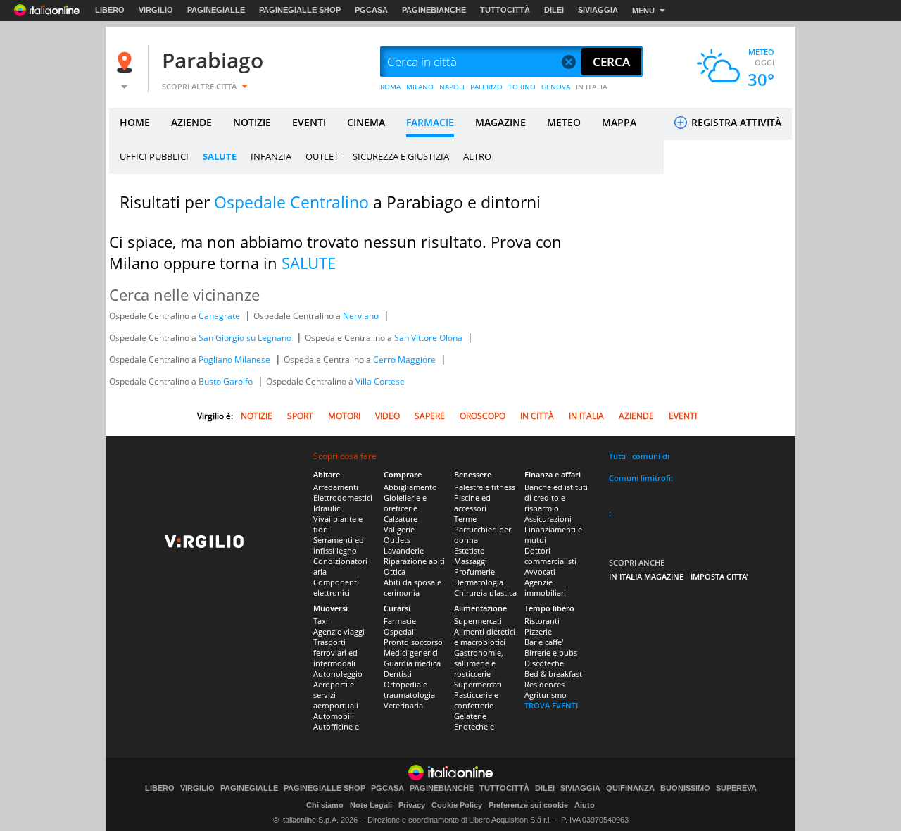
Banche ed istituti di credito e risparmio (556, 497)
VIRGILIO (156, 10)
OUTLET (322, 156)
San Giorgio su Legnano (246, 338)
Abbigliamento (410, 487)
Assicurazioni (548, 518)
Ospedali (400, 631)
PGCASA (371, 10)
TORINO (522, 87)
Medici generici (411, 652)
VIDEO (387, 416)
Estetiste (469, 550)
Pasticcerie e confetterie (476, 700)
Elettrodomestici (342, 497)
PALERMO (486, 87)
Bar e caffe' (543, 642)
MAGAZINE (500, 122)
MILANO (420, 87)
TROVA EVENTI (551, 705)
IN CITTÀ (537, 416)
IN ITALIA (591, 87)
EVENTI (309, 122)
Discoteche (544, 663)
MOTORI (344, 416)
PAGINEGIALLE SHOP (300, 10)
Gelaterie (470, 716)
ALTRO (477, 156)
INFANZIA (271, 156)
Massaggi (470, 561)
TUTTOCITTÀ (505, 10)
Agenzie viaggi (339, 631)
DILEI (554, 10)
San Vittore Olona (429, 338)
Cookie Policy (456, 805)
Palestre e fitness (484, 487)
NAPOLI (452, 87)
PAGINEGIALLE (216, 10)
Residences (544, 684)
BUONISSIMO (685, 788)
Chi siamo (325, 805)
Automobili (333, 716)
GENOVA (555, 87)
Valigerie (399, 529)
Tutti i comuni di (639, 456)
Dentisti (398, 673)
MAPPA (619, 122)
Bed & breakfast (553, 673)
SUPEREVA (736, 788)
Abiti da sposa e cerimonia (412, 587)
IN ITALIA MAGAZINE (646, 576)
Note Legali (371, 805)
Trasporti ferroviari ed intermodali (335, 652)
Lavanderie (404, 550)
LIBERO (110, 10)
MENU (643, 10)
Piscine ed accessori (472, 502)
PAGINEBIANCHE (434, 10)
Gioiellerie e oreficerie (405, 502)
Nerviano (362, 316)
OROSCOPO (482, 416)
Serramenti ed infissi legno (338, 545)
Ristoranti (542, 621)
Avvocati (539, 571)
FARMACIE (430, 122)
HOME (135, 122)
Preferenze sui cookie (528, 805)
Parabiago (212, 60)
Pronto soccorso (413, 642)
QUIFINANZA (630, 788)
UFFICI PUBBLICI (154, 156)
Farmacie (400, 621)
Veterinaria (403, 705)
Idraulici (327, 508)
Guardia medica (412, 663)
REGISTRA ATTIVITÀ (734, 122)
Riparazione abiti (414, 561)
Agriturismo (545, 694)
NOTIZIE (252, 122)
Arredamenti (335, 487)
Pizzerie (538, 631)
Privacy (411, 805)
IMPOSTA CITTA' (719, 576)
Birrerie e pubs (550, 652)
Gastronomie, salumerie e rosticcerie (478, 663)
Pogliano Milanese (235, 359)
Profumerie (474, 571)
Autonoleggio (338, 673)
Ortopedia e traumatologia (409, 689)
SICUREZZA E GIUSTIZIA (401, 156)
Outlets (397, 540)
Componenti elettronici (336, 587)
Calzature (400, 518)
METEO (564, 122)
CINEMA (366, 122)
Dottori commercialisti (550, 555)
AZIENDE (191, 122)
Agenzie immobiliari (545, 587)
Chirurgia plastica (485, 592)
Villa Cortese (380, 381)
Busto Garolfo (227, 381)
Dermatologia (478, 582)
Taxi (320, 621)
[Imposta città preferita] (127, 62)
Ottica (394, 571)
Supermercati (478, 621)
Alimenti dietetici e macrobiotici (484, 636)
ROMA (390, 87)
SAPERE (430, 416)
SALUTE (220, 156)
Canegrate (220, 316)
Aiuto (584, 805)
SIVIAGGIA (598, 10)
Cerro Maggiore (405, 359)
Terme (465, 518)
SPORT (300, 416)
